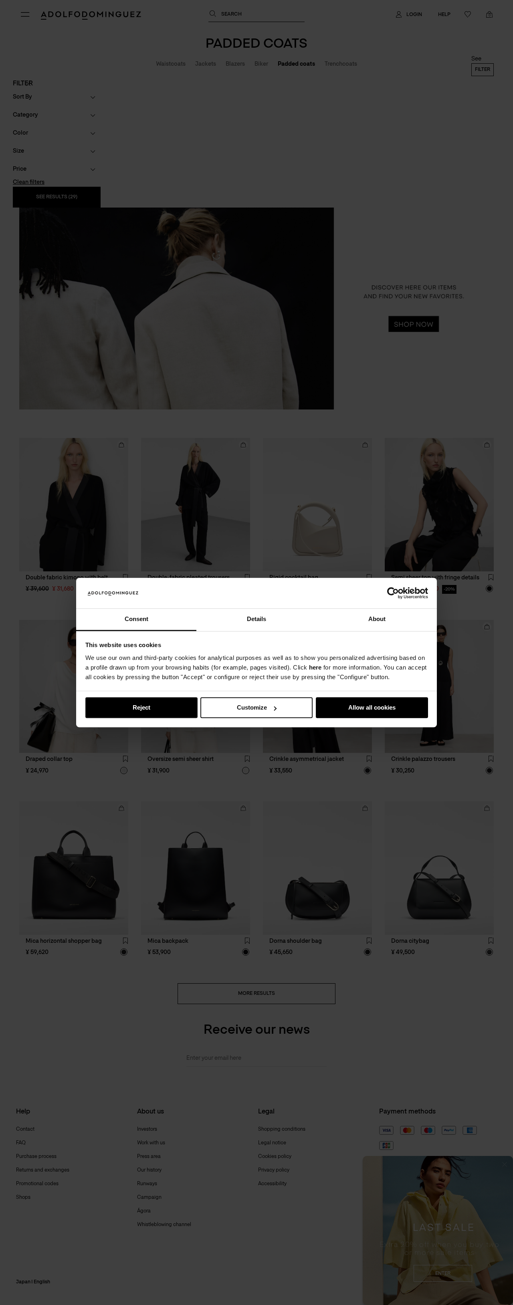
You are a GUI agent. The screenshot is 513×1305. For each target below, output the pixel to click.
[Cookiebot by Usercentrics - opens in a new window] (393, 593)
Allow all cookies (372, 707)
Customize (252, 707)
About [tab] (377, 619)
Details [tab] (256, 619)
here (315, 667)
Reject (141, 707)
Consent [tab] (136, 619)
